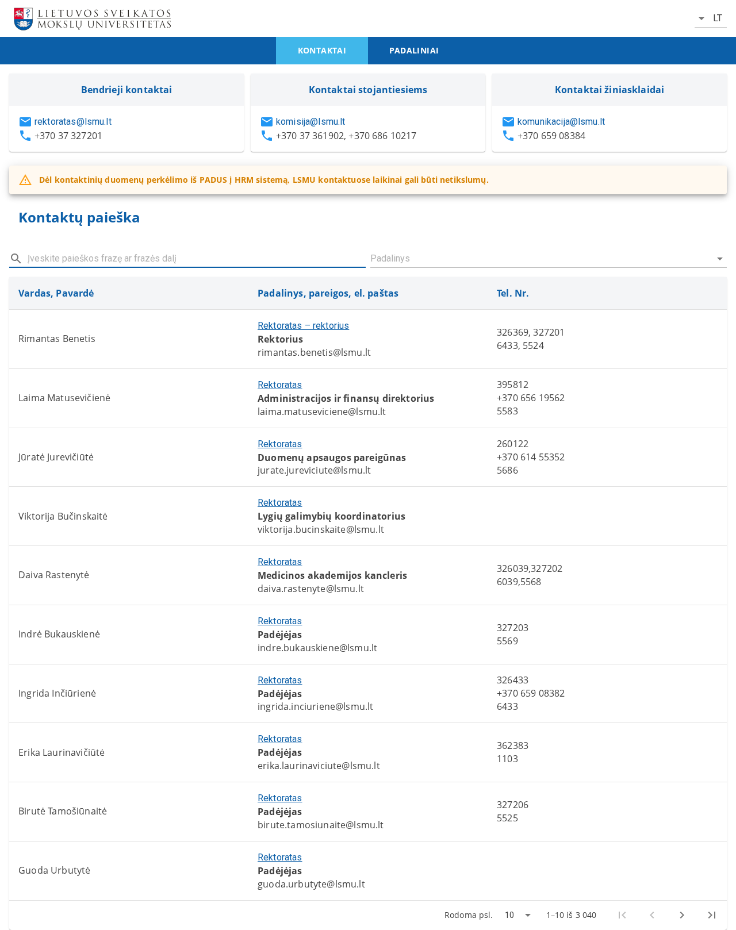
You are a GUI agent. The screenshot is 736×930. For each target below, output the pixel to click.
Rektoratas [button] (280, 384)
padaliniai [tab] (414, 50)
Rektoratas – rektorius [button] (303, 325)
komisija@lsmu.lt (310, 121)
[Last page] (712, 915)
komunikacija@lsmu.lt (561, 121)
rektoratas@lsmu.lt (73, 121)
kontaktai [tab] (322, 50)
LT (717, 18)
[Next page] (682, 915)
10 (509, 915)
